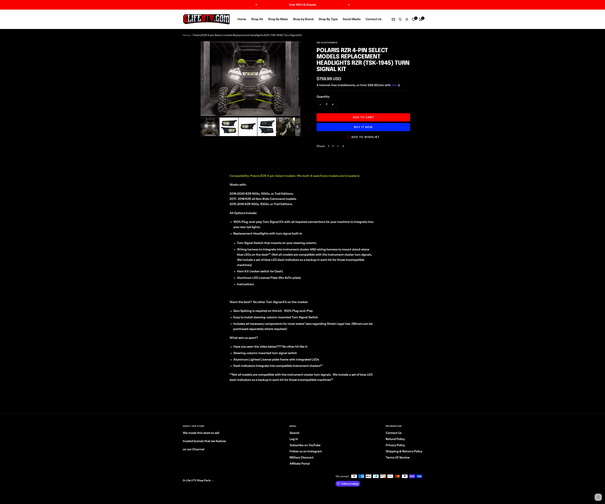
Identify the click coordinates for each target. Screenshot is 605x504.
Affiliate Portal (300, 463)
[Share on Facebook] (328, 146)
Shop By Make (278, 19)
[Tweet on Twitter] (338, 146)
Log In (294, 439)
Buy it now (363, 127)
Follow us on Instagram (306, 451)
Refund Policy (395, 439)
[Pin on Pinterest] (333, 146)
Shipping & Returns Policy (404, 451)
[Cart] (420, 19)
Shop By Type (328, 19)
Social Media (352, 19)
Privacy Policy (395, 445)
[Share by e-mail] (343, 146)
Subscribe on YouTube (305, 445)
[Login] (406, 19)
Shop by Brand (303, 19)
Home (242, 19)
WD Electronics (327, 42)
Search (295, 433)
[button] (210, 126)
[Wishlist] (413, 19)
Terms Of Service (398, 457)
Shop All (257, 19)
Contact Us (373, 19)
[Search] (400, 19)
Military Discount (302, 457)
